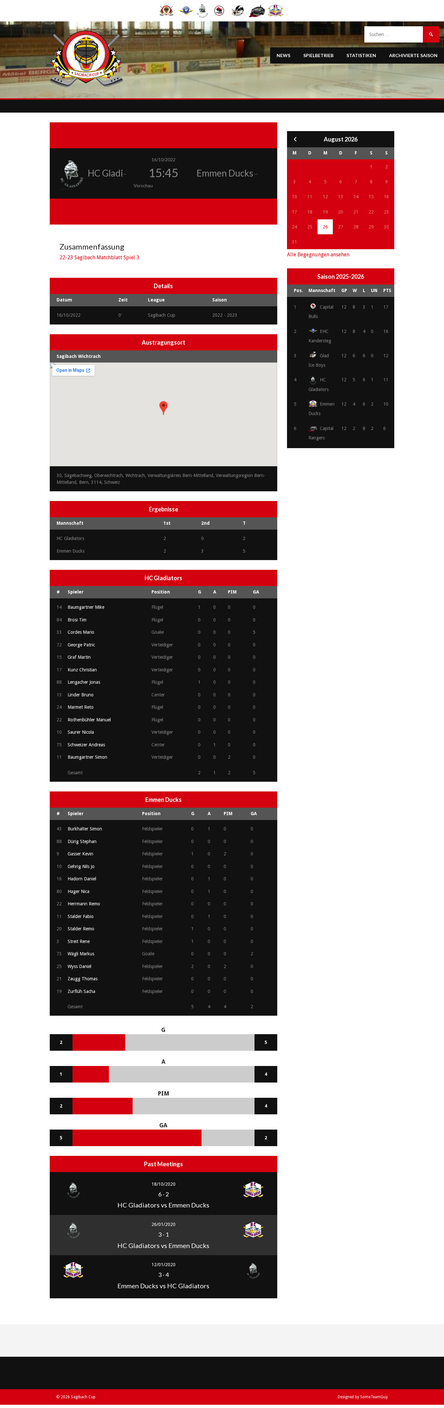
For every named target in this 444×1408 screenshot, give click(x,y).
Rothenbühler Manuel (89, 719)
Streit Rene (79, 941)
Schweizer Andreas (86, 744)
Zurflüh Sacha (81, 991)
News (283, 55)
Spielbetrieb (318, 55)
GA (256, 591)
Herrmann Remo (84, 903)
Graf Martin (79, 657)
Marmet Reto (81, 707)
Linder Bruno (81, 694)
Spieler (76, 591)
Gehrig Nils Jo (81, 866)
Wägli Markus (81, 953)
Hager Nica (78, 891)
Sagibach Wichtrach (79, 356)
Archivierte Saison (413, 55)
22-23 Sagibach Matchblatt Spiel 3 (99, 257)
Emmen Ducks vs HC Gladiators (163, 1286)
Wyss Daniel (79, 966)
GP (344, 290)
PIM (232, 591)
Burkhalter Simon (85, 828)
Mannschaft (321, 290)
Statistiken (361, 55)
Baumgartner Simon (87, 757)
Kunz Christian (82, 669)
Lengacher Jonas (84, 682)
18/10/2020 (163, 1184)
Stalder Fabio (81, 916)
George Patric (81, 644)
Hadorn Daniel (82, 878)
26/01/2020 (163, 1224)
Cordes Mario (81, 632)
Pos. (298, 290)
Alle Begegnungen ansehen (318, 254)
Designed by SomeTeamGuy (363, 1397)
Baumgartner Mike (86, 607)
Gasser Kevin (80, 853)
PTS (387, 290)
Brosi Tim (77, 619)
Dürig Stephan (82, 841)
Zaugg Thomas (83, 978)
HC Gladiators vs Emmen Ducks (163, 1205)
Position (160, 591)
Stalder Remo (81, 928)
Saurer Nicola (81, 732)
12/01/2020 (163, 1264)
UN (374, 290)
